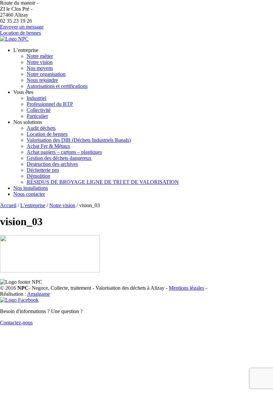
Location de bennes (20, 33)
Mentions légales (186, 288)
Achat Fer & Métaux (48, 146)
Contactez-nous (16, 322)
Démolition (38, 176)
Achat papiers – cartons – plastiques (64, 152)
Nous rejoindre (42, 80)
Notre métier (40, 56)
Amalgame (38, 294)
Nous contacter (29, 194)
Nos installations (30, 188)
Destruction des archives (52, 164)
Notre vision (40, 62)
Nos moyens (40, 68)
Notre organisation (46, 74)
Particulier (37, 116)
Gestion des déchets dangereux (59, 158)
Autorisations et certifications (57, 86)
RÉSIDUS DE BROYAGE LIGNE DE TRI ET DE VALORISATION (103, 182)
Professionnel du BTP (50, 104)
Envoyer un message (22, 27)
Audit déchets (41, 128)
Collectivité (39, 110)
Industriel (36, 98)
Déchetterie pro (43, 170)
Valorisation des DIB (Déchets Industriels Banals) (79, 140)
